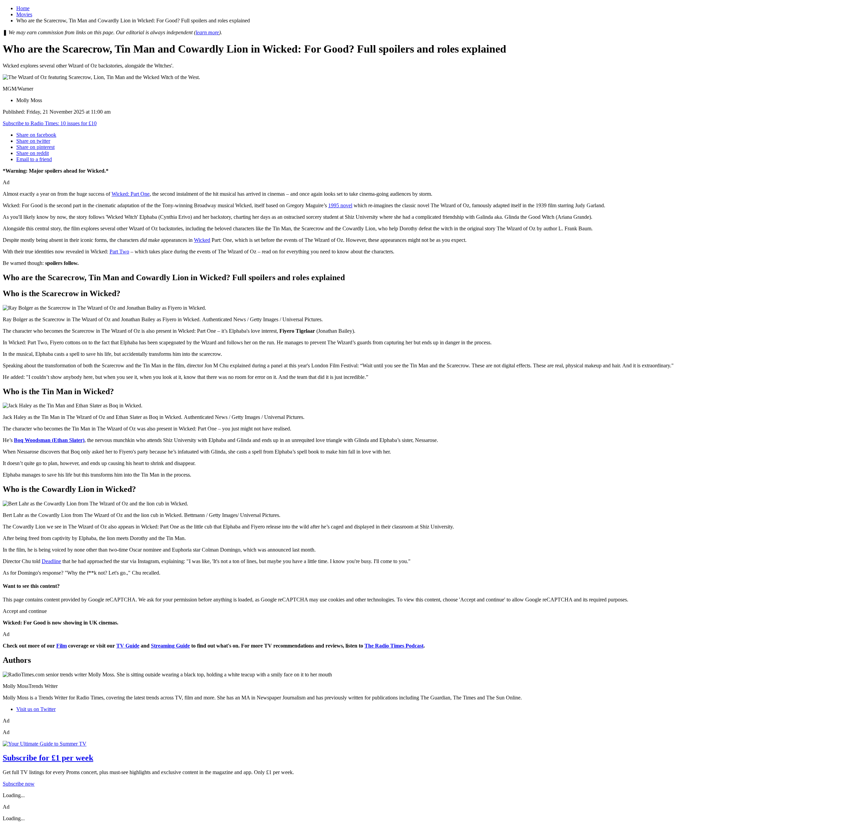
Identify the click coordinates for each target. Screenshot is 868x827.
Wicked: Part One (131, 194)
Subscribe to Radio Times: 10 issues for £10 (50, 123)
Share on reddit (32, 153)
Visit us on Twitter (36, 709)
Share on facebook (36, 135)
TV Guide (127, 646)
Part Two (119, 251)
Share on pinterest (35, 147)
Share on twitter (33, 141)
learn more (207, 32)
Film (61, 646)
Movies (24, 14)
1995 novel (340, 205)
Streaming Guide (170, 646)
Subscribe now (19, 784)
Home (22, 8)
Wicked (202, 240)
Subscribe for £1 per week (48, 757)
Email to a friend (34, 159)
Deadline (51, 561)
